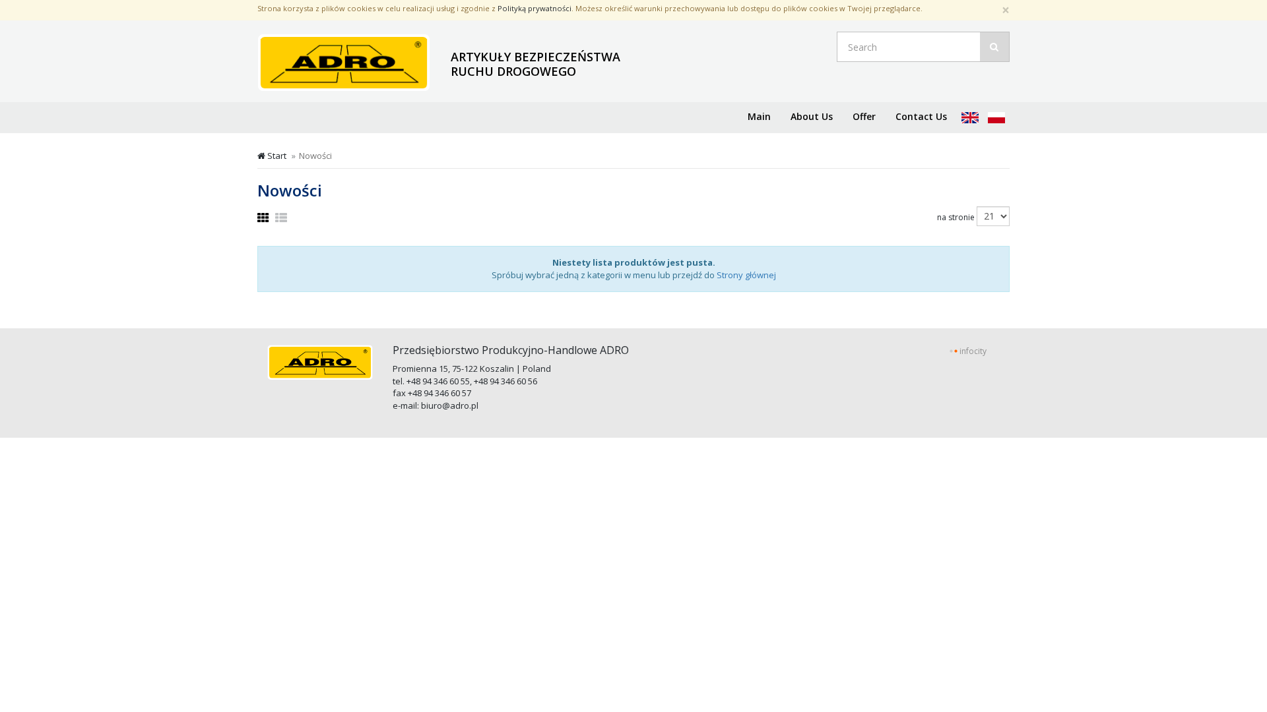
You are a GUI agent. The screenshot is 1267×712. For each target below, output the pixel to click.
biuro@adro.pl (449, 405)
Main (759, 116)
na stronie (956, 217)
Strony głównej (746, 275)
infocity (973, 351)
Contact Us (921, 116)
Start (275, 156)
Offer (864, 116)
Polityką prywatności (534, 8)
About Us (812, 116)
